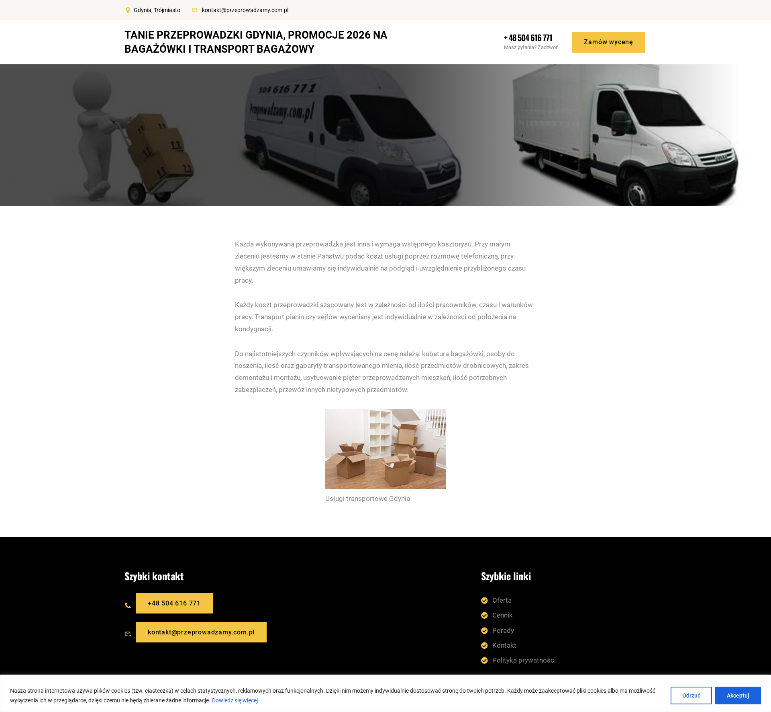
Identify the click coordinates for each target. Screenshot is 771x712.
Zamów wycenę (608, 42)
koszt (374, 256)
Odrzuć (691, 695)
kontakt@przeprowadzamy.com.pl (245, 10)
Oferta (502, 600)
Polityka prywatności (524, 660)
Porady (503, 630)
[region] (385, 693)
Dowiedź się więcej (235, 700)
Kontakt (504, 645)
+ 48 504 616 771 (528, 37)
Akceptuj (738, 695)
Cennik (502, 615)
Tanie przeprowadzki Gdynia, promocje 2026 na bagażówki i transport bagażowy (256, 42)
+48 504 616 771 (174, 603)
